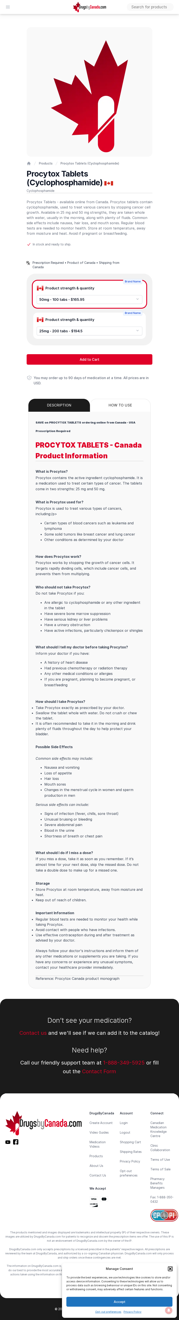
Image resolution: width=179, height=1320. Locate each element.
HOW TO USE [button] (120, 405)
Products (46, 163)
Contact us (33, 1033)
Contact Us (98, 1175)
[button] (170, 1269)
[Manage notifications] (168, 1310)
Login (124, 1123)
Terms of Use (160, 1159)
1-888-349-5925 (124, 1062)
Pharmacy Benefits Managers (157, 1183)
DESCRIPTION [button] (59, 405)
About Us (96, 1166)
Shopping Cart (130, 1142)
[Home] (29, 163)
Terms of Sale (160, 1169)
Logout (125, 1132)
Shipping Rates (131, 1152)
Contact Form (99, 1071)
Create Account (101, 1123)
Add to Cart (89, 359)
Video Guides (99, 1132)
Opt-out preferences (108, 1311)
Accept (119, 1302)
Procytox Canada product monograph (87, 978)
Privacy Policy (132, 1311)
